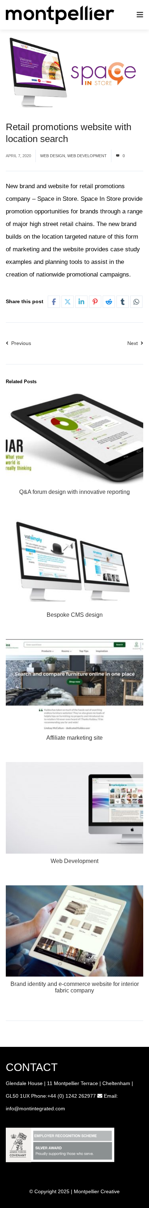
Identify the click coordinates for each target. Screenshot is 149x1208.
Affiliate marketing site (74, 738)
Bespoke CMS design (75, 615)
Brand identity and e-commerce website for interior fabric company (74, 987)
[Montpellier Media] (60, 14)
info (10, 1108)
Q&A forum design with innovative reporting (74, 492)
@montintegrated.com (39, 1108)
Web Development (87, 156)
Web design (52, 156)
